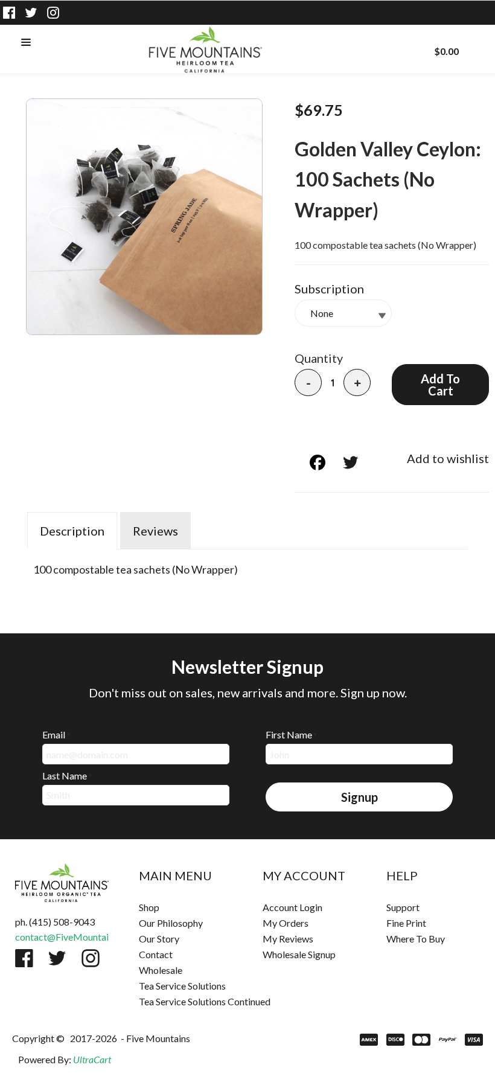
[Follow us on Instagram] (53, 13)
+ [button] (357, 383)
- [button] (308, 383)
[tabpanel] (247, 566)
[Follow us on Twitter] (31, 13)
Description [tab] (72, 530)
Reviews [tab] (155, 530)
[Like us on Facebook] (9, 13)
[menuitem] (185, 907)
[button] (26, 42)
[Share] (308, 462)
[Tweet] (341, 462)
